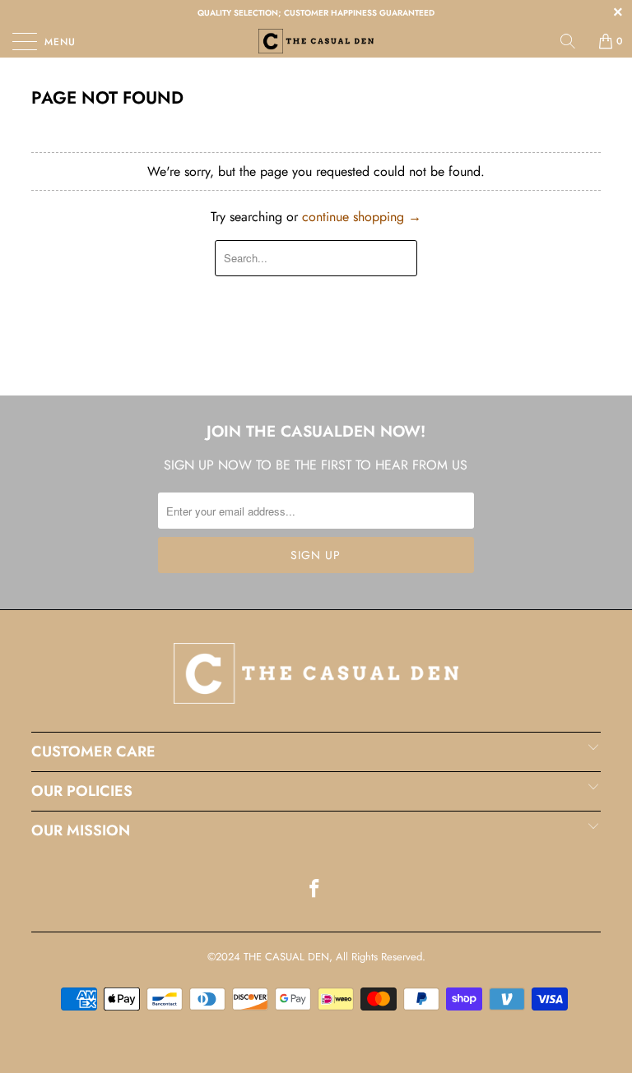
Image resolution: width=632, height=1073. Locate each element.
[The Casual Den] (316, 41)
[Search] (573, 41)
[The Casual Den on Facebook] (315, 890)
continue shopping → (361, 216)
